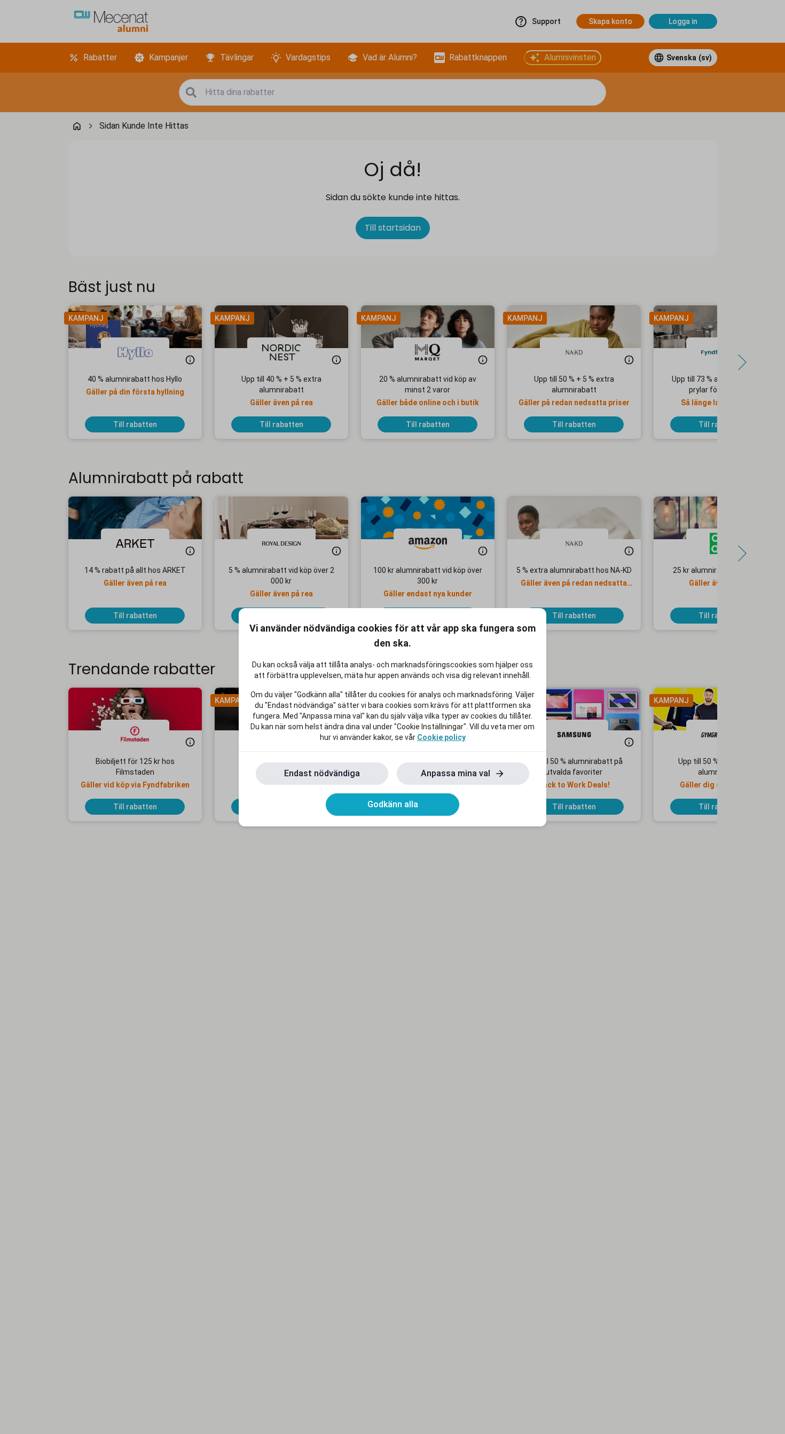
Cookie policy (441, 737)
